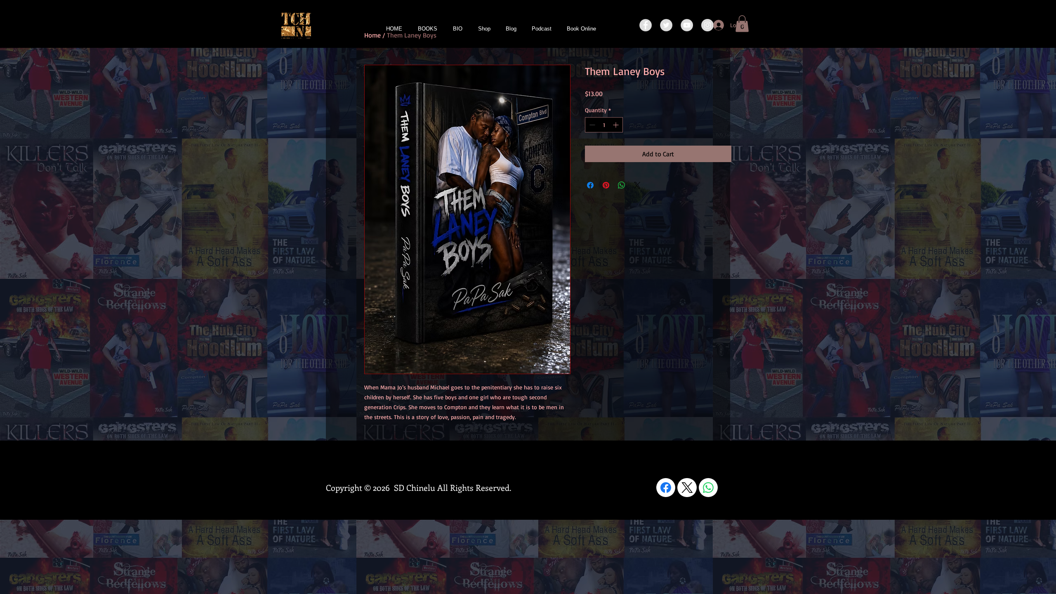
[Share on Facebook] (590, 185)
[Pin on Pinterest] (606, 185)
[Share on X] (637, 185)
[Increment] (616, 125)
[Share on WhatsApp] (622, 185)
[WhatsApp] (708, 487)
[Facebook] (665, 487)
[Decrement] (591, 125)
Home (372, 35)
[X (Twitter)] (687, 487)
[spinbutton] (603, 125)
